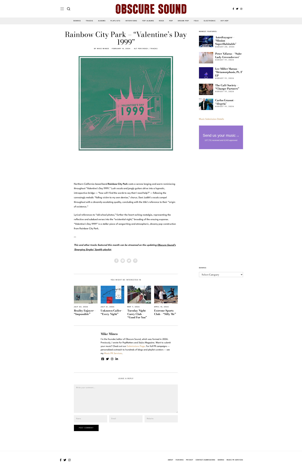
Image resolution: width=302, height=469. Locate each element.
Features (180, 460)
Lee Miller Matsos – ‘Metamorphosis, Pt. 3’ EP (229, 72)
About (170, 460)
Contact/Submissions (205, 460)
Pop (171, 21)
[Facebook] (233, 9)
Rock (161, 21)
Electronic (210, 21)
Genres (77, 21)
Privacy (189, 460)
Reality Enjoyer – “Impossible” (85, 312)
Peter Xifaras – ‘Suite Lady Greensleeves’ (228, 55)
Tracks (89, 21)
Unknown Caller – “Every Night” (112, 312)
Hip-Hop (225, 21)
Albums (102, 21)
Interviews (131, 21)
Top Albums (148, 21)
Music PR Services (235, 460)
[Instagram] (241, 9)
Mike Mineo (103, 48)
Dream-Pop (183, 21)
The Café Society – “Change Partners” (227, 87)
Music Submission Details (211, 119)
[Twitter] (237, 9)
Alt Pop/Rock (141, 48)
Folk (196, 21)
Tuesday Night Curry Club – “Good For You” (137, 314)
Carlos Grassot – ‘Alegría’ (225, 102)
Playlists (115, 21)
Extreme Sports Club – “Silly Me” (165, 312)
